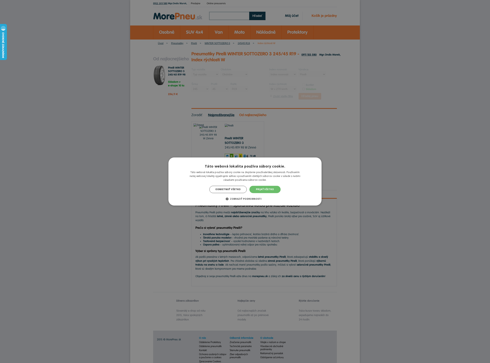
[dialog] (245, 181)
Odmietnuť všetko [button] (228, 189)
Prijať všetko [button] (265, 189)
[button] (245, 199)
